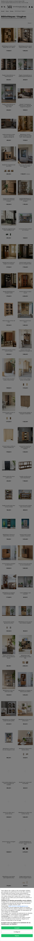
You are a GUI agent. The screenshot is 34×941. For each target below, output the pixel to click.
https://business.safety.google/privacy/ (18, 906)
